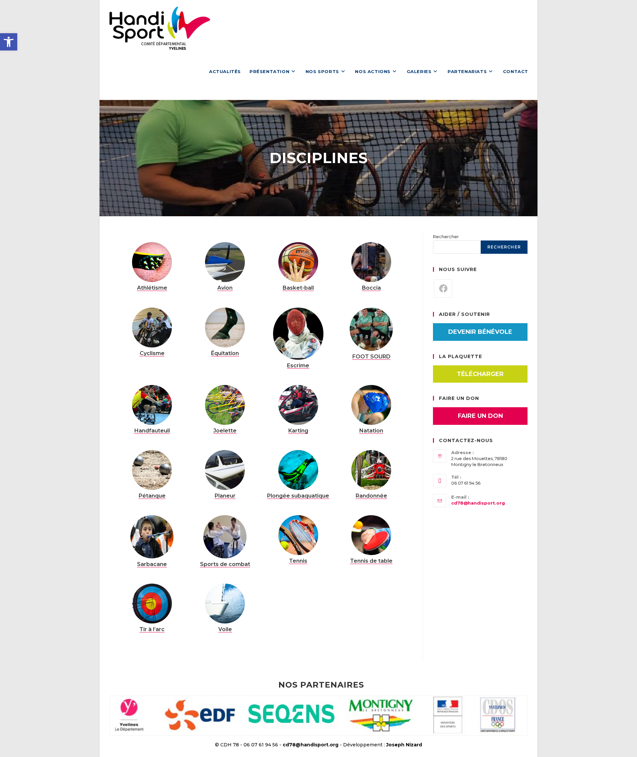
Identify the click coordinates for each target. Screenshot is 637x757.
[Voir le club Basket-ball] (298, 262)
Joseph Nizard (404, 745)
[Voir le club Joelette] (225, 405)
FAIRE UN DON (480, 416)
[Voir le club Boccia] (371, 262)
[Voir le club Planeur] (225, 470)
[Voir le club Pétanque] (152, 470)
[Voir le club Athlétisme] (152, 262)
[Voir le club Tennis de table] (371, 535)
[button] (8, 41)
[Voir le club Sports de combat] (225, 536)
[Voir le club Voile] (225, 603)
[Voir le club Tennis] (298, 535)
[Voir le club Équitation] (225, 327)
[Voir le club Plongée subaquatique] (298, 470)
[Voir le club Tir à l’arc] (152, 603)
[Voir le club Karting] (298, 405)
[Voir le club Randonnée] (371, 470)
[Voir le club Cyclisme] (152, 327)
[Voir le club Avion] (225, 262)
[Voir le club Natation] (371, 405)
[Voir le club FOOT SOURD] (371, 328)
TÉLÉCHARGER (480, 374)
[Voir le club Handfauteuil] (152, 405)
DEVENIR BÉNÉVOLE (480, 331)
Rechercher (446, 236)
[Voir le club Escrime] (298, 333)
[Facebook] (443, 288)
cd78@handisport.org (478, 503)
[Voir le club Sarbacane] (152, 536)
